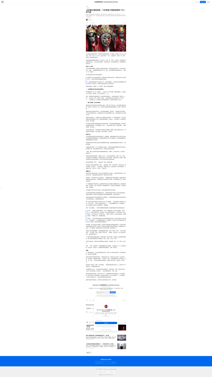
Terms (108, 369)
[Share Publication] (198, 2)
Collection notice (113, 369)
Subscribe (203, 2)
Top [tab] (87, 322)
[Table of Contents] (1, 188)
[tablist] (90, 308)
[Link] (84, 66)
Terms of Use (111, 325)
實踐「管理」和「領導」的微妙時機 (97, 56)
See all (88, 352)
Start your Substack (103, 371)
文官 (92, 77)
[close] (116, 305)
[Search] (196, 2)
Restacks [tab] (93, 308)
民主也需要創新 (101, 93)
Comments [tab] (88, 308)
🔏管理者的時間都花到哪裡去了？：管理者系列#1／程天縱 (100, 344)
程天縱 (87, 6)
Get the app (111, 371)
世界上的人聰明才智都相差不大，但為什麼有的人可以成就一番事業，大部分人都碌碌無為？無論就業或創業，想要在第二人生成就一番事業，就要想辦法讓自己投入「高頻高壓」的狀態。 (101, 337)
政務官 (113, 77)
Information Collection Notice (106, 326)
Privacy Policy (114, 326)
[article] (106, 338)
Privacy (105, 369)
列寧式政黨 (90, 203)
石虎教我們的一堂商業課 (119, 151)
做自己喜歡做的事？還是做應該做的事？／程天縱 (97, 335)
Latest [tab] (90, 322)
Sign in (208, 2)
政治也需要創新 (113, 275)
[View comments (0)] (91, 23)
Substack (100, 374)
